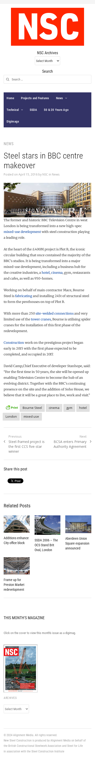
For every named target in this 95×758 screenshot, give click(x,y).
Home (10, 98)
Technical (13, 110)
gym (69, 407)
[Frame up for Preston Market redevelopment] (16, 565)
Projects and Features (35, 98)
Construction (14, 343)
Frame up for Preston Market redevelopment (14, 584)
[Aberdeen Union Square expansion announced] (78, 524)
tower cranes (41, 319)
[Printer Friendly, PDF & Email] (12, 407)
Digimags (13, 121)
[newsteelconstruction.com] (47, 27)
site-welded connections (55, 313)
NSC (45, 174)
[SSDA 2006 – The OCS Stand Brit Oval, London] (47, 525)
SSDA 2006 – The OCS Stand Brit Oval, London (46, 545)
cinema (57, 273)
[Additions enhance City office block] (16, 524)
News (59, 98)
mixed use (31, 416)
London (11, 416)
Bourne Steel (32, 407)
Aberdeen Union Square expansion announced (77, 543)
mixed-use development (23, 232)
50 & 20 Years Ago (56, 110)
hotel (46, 273)
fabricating (23, 296)
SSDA (33, 110)
